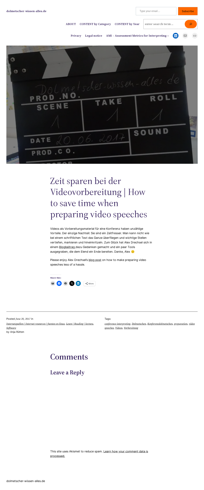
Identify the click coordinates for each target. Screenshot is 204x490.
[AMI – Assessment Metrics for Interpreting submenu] (168, 36)
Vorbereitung (131, 328)
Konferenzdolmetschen (160, 323)
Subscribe (188, 11)
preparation (180, 323)
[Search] (191, 24)
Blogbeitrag (67, 247)
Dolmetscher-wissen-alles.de (26, 11)
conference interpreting (117, 323)
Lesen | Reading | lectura (79, 323)
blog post (95, 260)
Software (11, 328)
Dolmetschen (139, 323)
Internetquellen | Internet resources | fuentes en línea (35, 323)
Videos (118, 328)
